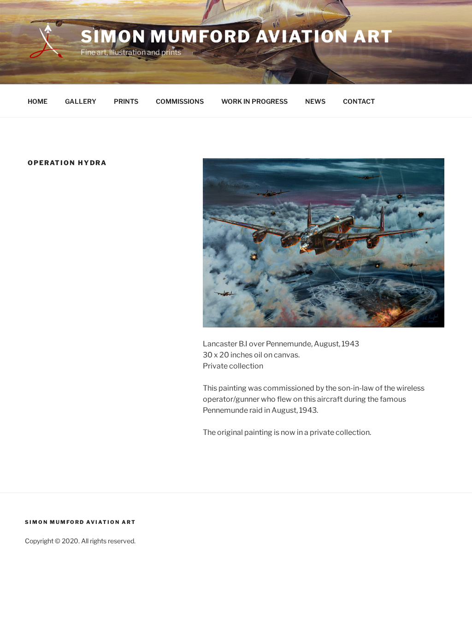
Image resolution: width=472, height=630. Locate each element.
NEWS (315, 101)
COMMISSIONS (180, 101)
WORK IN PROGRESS (254, 101)
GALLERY (80, 101)
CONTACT (359, 101)
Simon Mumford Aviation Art (237, 36)
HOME (37, 101)
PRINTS (126, 101)
